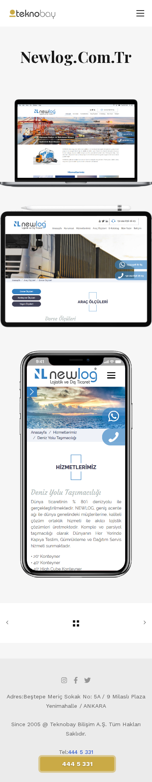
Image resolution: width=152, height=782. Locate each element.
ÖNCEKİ (28, 623)
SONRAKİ (124, 623)
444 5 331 (80, 752)
